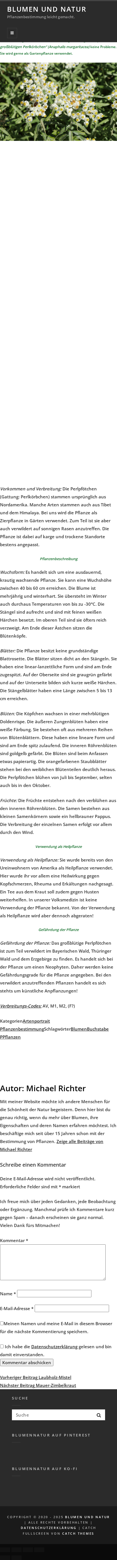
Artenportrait (36, 1021)
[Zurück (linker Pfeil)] (5, 1557)
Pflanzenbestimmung (22, 1029)
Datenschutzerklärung (54, 1346)
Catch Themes (78, 1533)
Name (8, 1293)
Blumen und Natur (46, 9)
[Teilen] (16, 1549)
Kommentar (14, 1240)
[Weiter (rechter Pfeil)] (16, 1557)
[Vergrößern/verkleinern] (39, 1549)
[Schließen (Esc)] (5, 1549)
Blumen (79, 1029)
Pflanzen (12, 1037)
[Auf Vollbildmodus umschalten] (28, 1549)
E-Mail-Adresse (17, 1308)
